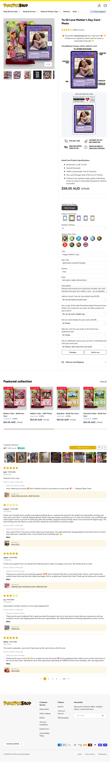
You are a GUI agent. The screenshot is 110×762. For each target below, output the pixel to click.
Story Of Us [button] (15, 544)
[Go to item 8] (91, 457)
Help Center (44, 709)
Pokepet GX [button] (15, 629)
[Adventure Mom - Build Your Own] (95, 398)
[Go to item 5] (56, 457)
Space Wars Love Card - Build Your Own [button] (25, 496)
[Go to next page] (69, 678)
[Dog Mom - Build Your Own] (68, 398)
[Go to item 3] (33, 457)
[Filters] (99, 447)
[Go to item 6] (67, 457)
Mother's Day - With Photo (41, 413)
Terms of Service (90, 754)
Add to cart (95, 352)
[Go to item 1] (9, 457)
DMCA (42, 718)
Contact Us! (44, 729)
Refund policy (63, 718)
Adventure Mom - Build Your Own (94, 414)
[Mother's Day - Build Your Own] (15, 398)
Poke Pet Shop (12, 754)
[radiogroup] (84, 218)
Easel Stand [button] (15, 671)
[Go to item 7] (79, 457)
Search (60, 706)
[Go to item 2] (21, 457)
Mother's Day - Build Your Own (13, 414)
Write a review (83, 448)
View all (103, 381)
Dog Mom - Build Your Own (68, 413)
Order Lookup (45, 713)
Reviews (66, 11)
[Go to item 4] (44, 457)
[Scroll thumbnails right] (104, 457)
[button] (105, 5)
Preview (73, 352)
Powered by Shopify (23, 754)
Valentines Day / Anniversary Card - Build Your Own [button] (29, 586)
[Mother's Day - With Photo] (41, 398)
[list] (29, 43)
